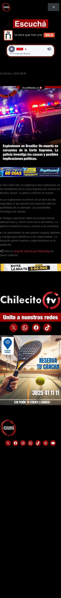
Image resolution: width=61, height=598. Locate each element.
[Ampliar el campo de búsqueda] (53, 7)
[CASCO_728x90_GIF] (30, 270)
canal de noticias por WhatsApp (31, 251)
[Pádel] (30, 404)
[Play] (12, 49)
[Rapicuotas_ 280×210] (30, 176)
